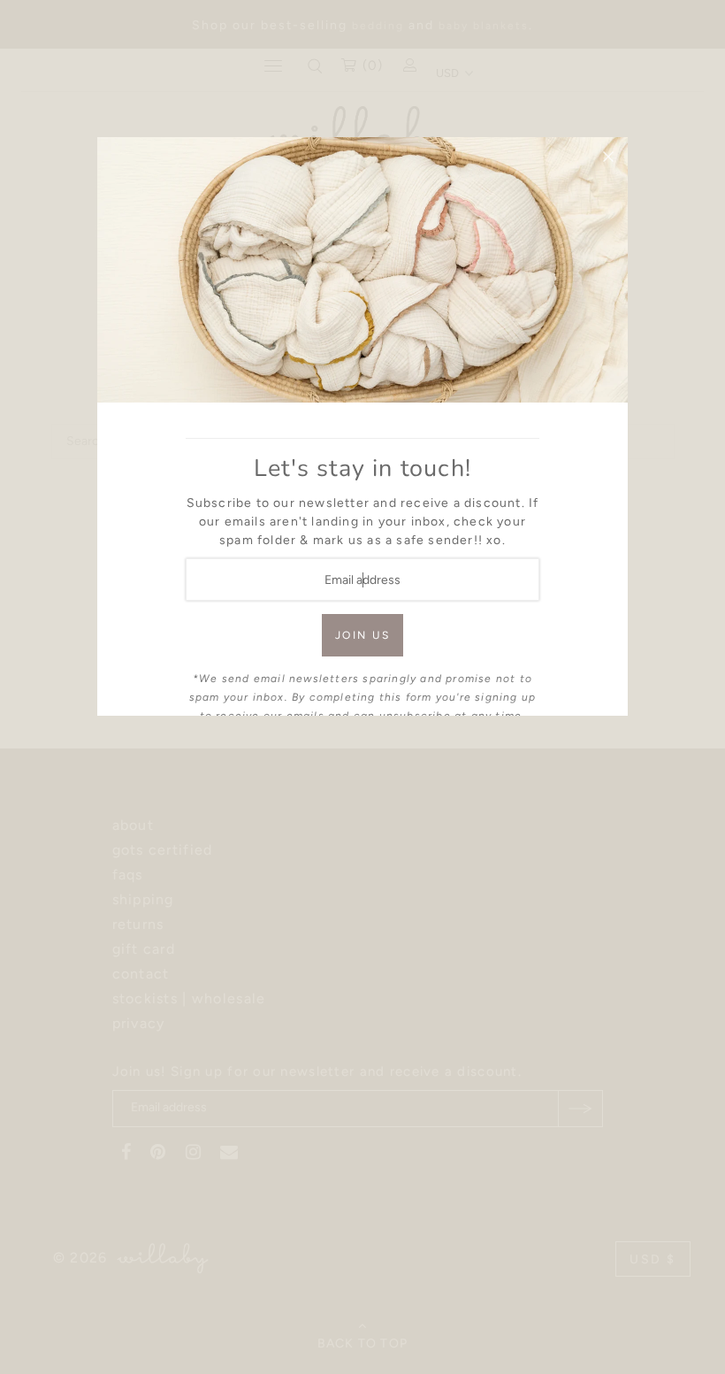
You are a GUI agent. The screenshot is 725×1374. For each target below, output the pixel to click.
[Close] (608, 156)
